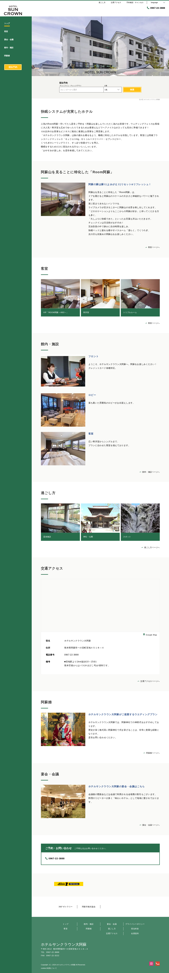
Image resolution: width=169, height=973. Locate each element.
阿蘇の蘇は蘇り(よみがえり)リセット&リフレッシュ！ (119, 184)
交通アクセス (112, 933)
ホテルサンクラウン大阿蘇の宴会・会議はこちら (116, 786)
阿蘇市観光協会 (89, 907)
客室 (91, 433)
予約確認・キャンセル (135, 2)
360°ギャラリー (66, 907)
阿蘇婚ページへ (153, 753)
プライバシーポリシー (135, 924)
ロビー (92, 395)
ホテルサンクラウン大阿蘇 (63, 944)
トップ (66, 924)
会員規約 (135, 933)
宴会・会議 (112, 924)
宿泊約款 (135, 929)
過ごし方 (112, 929)
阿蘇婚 (89, 929)
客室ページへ (154, 247)
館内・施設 (89, 924)
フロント (93, 356)
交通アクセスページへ (150, 681)
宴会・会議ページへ (151, 825)
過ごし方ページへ (152, 547)
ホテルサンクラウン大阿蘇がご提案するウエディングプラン (123, 714)
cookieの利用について (49, 968)
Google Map (151, 635)
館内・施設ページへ (151, 472)
